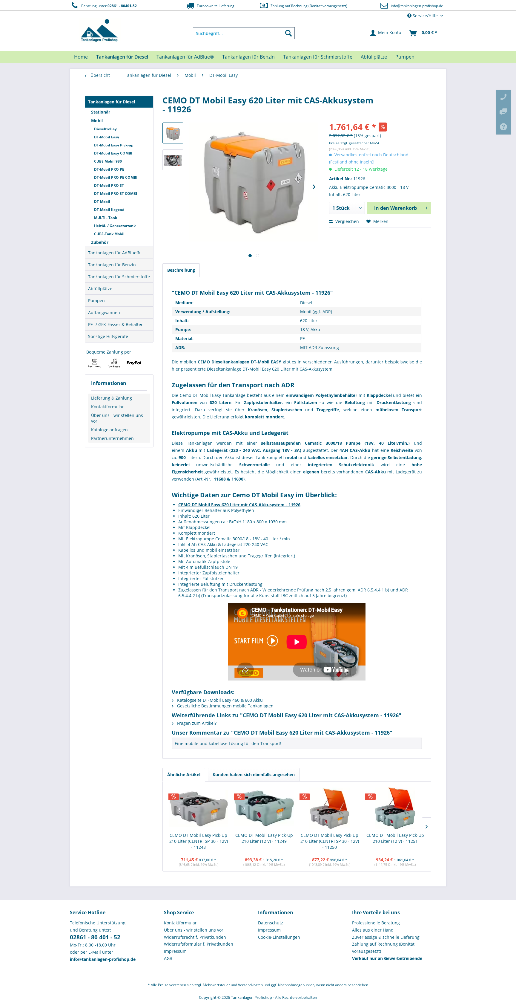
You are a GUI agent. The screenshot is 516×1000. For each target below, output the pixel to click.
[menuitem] (244, 33)
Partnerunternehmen (112, 438)
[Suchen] (288, 33)
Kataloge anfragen (109, 429)
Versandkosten (250, 984)
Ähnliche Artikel (183, 774)
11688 (220, 479)
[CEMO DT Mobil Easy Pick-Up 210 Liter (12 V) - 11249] (264, 808)
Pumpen (96, 300)
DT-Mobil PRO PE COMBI (115, 177)
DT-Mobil (102, 201)
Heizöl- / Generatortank (115, 225)
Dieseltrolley (105, 129)
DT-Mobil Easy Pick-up (113, 145)
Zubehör (99, 242)
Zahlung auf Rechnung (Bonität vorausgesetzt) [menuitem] (383, 947)
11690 (237, 479)
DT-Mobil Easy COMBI (113, 153)
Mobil (97, 120)
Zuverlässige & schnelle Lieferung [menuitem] (386, 937)
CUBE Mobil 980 (108, 161)
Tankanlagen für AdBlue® (114, 253)
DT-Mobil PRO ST (109, 185)
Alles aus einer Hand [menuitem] (373, 930)
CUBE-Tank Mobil (109, 233)
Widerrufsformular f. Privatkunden (198, 944)
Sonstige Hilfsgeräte (108, 336)
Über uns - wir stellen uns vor (117, 418)
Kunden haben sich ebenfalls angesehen (254, 774)
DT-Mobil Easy (106, 137)
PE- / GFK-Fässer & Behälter (115, 324)
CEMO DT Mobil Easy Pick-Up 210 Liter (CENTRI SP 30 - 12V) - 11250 (329, 841)
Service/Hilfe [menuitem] (425, 16)
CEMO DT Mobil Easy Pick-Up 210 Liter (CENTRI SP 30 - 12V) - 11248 (198, 841)
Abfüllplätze (100, 288)
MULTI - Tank (105, 217)
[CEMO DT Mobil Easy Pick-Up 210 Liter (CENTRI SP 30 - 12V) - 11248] (198, 808)
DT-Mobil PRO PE (109, 169)
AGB (168, 958)
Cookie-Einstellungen (279, 937)
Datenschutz (270, 923)
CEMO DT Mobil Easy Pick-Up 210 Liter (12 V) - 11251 (395, 838)
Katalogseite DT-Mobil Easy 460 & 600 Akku (219, 700)
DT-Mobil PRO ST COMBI (115, 193)
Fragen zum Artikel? (196, 723)
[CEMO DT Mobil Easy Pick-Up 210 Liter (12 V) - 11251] (395, 808)
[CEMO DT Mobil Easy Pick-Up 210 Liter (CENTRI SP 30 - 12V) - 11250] (330, 808)
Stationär (100, 112)
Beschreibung (181, 270)
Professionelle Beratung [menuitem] (376, 923)
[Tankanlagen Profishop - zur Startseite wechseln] (100, 30)
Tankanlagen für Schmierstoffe (119, 276)
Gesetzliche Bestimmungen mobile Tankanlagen (225, 706)
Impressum (175, 951)
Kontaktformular (107, 406)
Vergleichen (346, 221)
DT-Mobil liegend (109, 209)
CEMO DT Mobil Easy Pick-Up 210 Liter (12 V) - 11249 (264, 838)
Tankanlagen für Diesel (111, 102)
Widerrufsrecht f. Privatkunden (195, 937)
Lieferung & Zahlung (111, 398)
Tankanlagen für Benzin (112, 264)
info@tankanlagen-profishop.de (417, 5)
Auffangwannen (104, 312)
